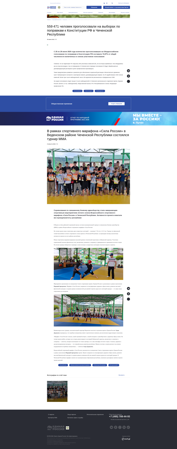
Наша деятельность (73, 12)
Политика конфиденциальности (55, 441)
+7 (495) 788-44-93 (119, 416)
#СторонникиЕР (114, 365)
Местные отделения (88, 12)
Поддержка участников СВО (89, 16)
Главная (49, 19)
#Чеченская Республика (99, 365)
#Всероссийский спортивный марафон (80, 365)
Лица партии (60, 12)
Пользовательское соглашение (55, 440)
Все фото (121, 375)
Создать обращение (116, 103)
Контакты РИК (52, 417)
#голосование (77, 90)
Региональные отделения (95, 414)
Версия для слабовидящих (123, 3)
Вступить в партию (125, 12)
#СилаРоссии (63, 365)
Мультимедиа (112, 12)
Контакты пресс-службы (75, 417)
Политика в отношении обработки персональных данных (61, 442)
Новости (65, 19)
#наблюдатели (99, 90)
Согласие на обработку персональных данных (58, 444)
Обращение (94, 7)
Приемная (100, 12)
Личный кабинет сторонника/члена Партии (116, 7)
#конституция (88, 90)
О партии (49, 12)
